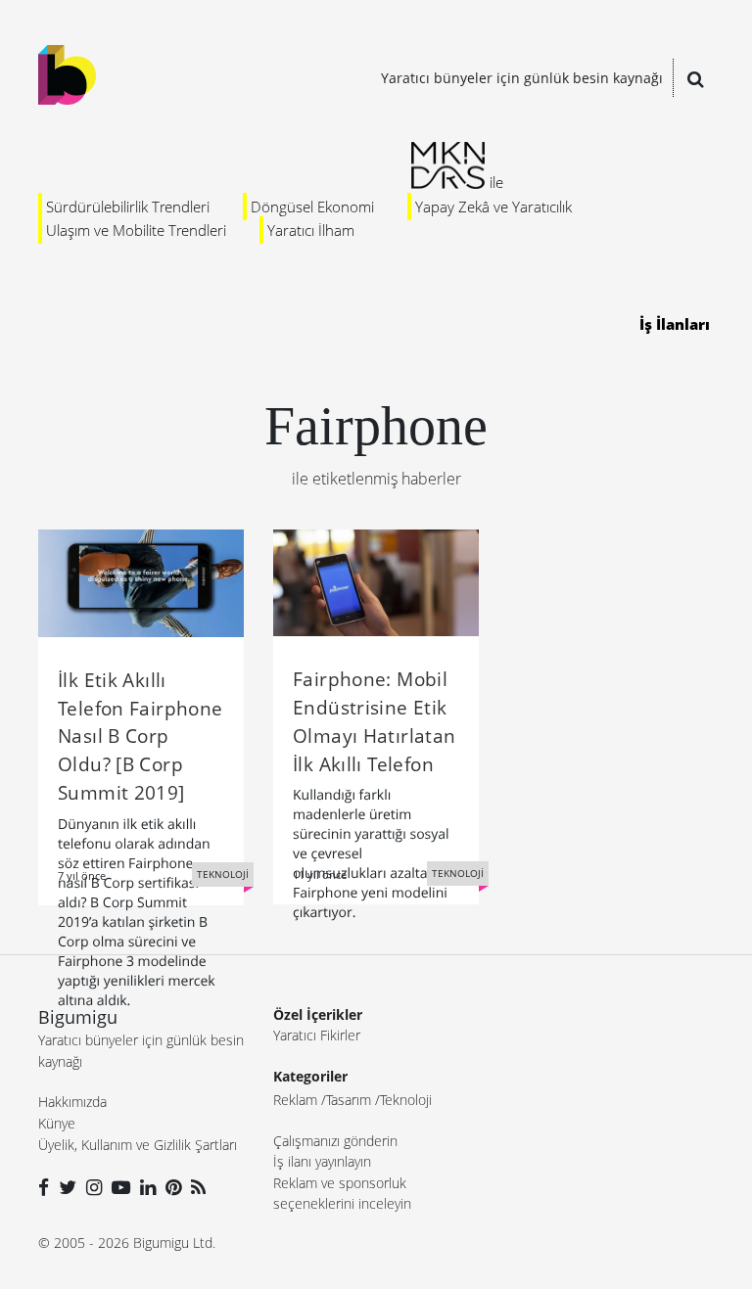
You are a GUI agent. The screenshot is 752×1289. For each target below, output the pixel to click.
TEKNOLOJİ (223, 874)
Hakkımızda (72, 1101)
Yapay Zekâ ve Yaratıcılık (493, 206)
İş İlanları (674, 324)
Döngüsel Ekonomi (312, 206)
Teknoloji (406, 1099)
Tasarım (348, 1099)
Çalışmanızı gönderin (335, 1140)
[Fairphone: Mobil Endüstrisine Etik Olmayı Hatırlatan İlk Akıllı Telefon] (376, 581)
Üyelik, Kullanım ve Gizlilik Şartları (137, 1144)
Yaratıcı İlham (310, 230)
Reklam (295, 1099)
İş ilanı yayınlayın (322, 1161)
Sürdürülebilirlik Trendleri (128, 206)
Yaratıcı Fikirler (316, 1035)
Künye (56, 1123)
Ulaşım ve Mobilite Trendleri (136, 230)
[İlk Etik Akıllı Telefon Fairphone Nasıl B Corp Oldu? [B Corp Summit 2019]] (141, 581)
